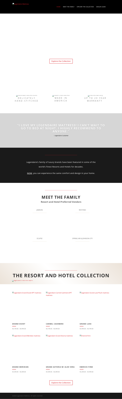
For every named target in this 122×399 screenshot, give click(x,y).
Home (59, 7)
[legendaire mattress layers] (22, 280)
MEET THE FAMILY (68, 7)
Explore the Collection (85, 7)
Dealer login (101, 7)
